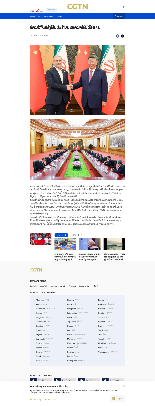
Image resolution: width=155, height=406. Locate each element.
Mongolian (75, 339)
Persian (73, 352)
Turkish (104, 339)
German (43, 352)
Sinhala (104, 317)
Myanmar (77, 343)
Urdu (102, 347)
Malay (76, 334)
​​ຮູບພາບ (60, 235)
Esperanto (44, 339)
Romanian (106, 304)
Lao (71, 330)
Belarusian (45, 308)
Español (43, 286)
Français (53, 286)
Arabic (42, 304)
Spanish (105, 321)
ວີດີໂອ (74, 235)
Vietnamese (107, 352)
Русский (72, 286)
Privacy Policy (35, 399)
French (42, 347)
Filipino (42, 343)
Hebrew (73, 300)
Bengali (41, 313)
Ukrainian (107, 343)
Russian (105, 308)
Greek (42, 356)
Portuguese (76, 360)
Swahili (105, 326)
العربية (63, 286)
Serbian (105, 313)
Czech (41, 330)
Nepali (72, 347)
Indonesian (77, 313)
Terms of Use (50, 399)
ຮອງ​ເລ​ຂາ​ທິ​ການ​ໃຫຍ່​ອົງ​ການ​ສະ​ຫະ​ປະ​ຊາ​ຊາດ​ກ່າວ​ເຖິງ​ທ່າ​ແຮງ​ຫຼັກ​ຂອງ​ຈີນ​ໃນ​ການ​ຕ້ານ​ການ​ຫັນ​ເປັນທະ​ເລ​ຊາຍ (89, 259)
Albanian (42, 300)
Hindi (71, 304)
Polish (72, 356)
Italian (73, 317)
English (33, 286)
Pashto (103, 300)
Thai (102, 334)
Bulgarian (44, 317)
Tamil (103, 330)
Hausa (41, 360)
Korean (73, 326)
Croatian (43, 326)
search (120, 16)
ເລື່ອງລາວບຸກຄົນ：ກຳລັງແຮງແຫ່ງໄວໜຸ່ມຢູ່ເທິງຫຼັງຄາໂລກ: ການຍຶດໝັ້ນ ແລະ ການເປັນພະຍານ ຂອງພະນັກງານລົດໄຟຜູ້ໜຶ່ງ (114, 261)
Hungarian (75, 308)
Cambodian (42, 321)
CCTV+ (96, 286)
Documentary (84, 286)
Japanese (74, 321)
